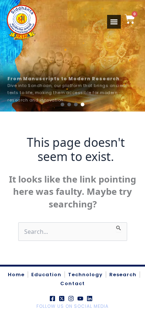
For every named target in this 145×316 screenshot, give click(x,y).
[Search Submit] (119, 227)
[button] (62, 104)
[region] (72, 56)
